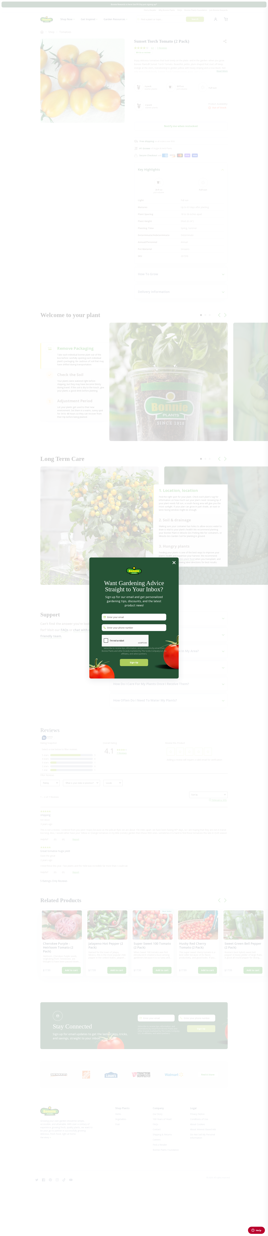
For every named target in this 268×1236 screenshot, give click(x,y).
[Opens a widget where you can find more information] (256, 1230)
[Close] (174, 562)
